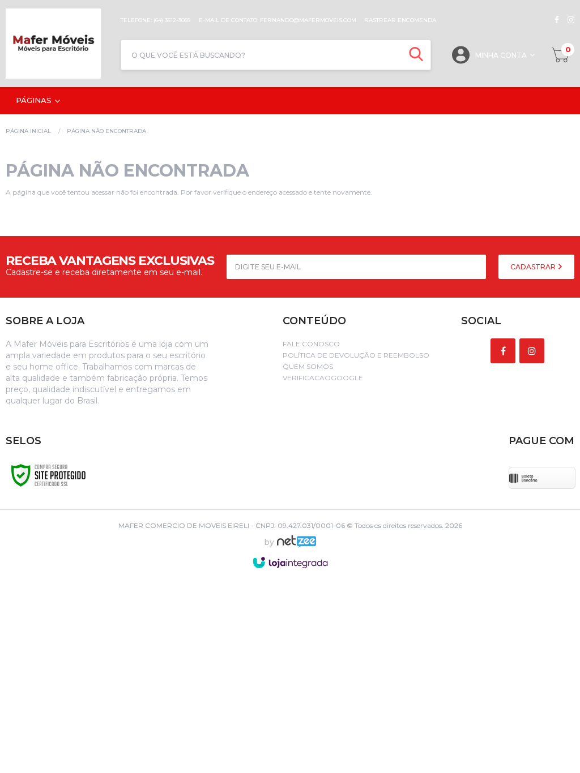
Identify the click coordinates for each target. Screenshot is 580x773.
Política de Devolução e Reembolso (356, 355)
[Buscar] (416, 55)
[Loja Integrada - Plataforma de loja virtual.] (290, 562)
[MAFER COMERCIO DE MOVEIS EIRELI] (57, 43)
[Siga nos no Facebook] (557, 20)
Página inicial (28, 131)
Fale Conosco (311, 344)
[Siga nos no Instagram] (566, 20)
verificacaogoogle (323, 377)
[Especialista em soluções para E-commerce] (296, 546)
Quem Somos (308, 366)
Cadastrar (533, 267)
